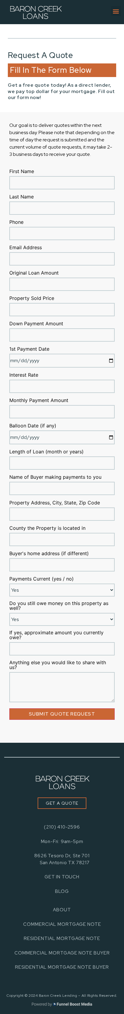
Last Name (21, 197)
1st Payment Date (29, 349)
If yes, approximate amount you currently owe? (56, 635)
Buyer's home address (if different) (49, 553)
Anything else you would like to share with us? (57, 665)
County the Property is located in (47, 528)
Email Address (25, 247)
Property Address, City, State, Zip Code (54, 503)
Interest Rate (23, 375)
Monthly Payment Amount (38, 400)
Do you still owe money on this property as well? (58, 606)
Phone (16, 222)
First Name (21, 171)
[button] (116, 11)
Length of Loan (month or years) (46, 452)
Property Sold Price (31, 298)
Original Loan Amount (34, 273)
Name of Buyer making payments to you (55, 477)
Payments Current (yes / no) (41, 579)
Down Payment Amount (36, 324)
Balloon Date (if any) (32, 426)
